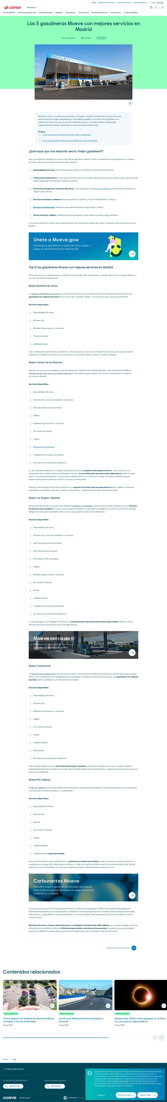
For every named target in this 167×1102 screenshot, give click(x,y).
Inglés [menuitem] (153, 2)
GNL (96, 178)
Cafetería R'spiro (40, 344)
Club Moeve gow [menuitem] (45, 12)
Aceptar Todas (145, 1095)
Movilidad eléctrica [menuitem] (99, 12)
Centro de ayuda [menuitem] (124, 2)
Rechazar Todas (124, 1095)
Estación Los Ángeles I (83, 506)
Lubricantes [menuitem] (70, 12)
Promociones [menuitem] (115, 12)
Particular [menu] (31, 7)
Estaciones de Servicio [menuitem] (27, 12)
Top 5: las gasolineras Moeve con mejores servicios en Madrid (70, 141)
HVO (122, 178)
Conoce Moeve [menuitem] (9, 12)
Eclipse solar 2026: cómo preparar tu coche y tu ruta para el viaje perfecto (140, 1020)
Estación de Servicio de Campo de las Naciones (50, 373)
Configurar (101, 1095)
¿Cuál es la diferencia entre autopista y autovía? (81, 1020)
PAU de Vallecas (38, 788)
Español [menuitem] (160, 2)
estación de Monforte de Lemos (45, 294)
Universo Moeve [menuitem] (140, 2)
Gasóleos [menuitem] (59, 12)
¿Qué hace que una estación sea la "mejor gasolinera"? (67, 135)
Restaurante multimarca (44, 447)
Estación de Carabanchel (42, 674)
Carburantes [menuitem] (83, 12)
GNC (66, 178)
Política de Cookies (121, 1081)
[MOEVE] (15, 7)
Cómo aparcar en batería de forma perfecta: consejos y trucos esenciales (28, 1020)
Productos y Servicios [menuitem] (106, 2)
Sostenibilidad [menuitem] (131, 12)
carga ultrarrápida (101, 189)
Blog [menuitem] (94, 2)
